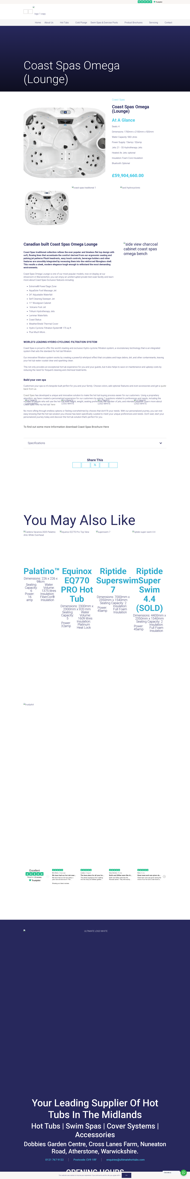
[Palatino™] (41, 581)
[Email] (30, 11)
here (53, 404)
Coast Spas (29, 395)
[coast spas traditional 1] (95, 209)
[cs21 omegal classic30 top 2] (47, 209)
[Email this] (76, 465)
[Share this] (86, 465)
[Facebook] (26, 11)
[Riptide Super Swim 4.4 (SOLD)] (149, 581)
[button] (55, 22)
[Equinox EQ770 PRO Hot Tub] (77, 581)
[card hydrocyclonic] (143, 209)
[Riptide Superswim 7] (113, 581)
